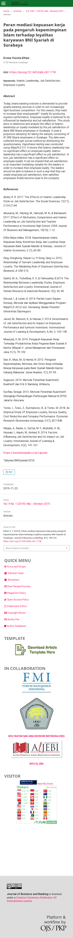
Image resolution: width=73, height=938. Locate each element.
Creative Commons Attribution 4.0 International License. (32, 899)
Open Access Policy (18, 599)
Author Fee (13, 619)
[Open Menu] (3, 3)
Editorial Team (15, 573)
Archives (17, 11)
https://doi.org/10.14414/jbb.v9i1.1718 (32, 72)
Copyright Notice (17, 612)
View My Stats (45, 783)
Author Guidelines (16, 626)
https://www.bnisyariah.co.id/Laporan (25, 452)
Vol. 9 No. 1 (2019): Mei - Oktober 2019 (44, 11)
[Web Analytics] (28, 783)
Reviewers (13, 579)
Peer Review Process (19, 586)
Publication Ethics (17, 606)
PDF (10, 472)
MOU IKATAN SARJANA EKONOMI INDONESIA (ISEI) (36, 736)
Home (6, 11)
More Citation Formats (17, 548)
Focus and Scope (16, 566)
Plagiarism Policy (16, 593)
